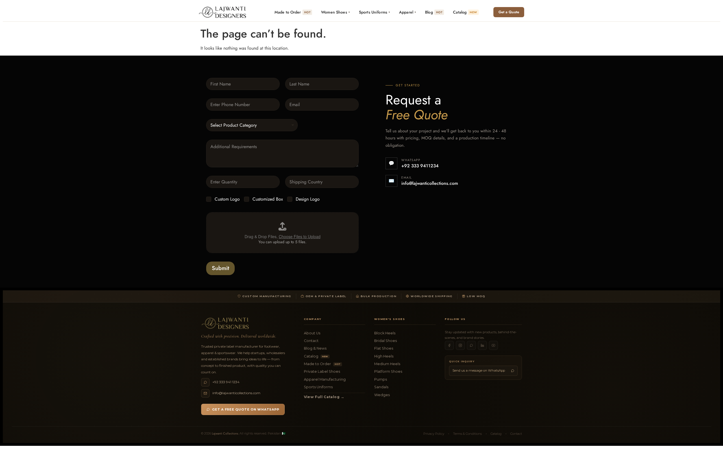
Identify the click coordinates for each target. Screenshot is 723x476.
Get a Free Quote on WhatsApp (245, 409)
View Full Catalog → (324, 397)
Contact (311, 341)
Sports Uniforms (318, 387)
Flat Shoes (383, 348)
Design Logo (308, 199)
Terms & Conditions (467, 434)
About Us (312, 333)
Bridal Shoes (385, 341)
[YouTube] (493, 345)
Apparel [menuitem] (407, 12)
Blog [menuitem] (433, 12)
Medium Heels (387, 364)
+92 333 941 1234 (225, 382)
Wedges (382, 395)
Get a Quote (508, 12)
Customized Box (267, 199)
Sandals (381, 387)
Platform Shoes (388, 371)
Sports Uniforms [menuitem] (374, 12)
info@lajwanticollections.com (429, 183)
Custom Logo (227, 199)
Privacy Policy (433, 434)
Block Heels (384, 333)
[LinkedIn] (482, 345)
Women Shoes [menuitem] (335, 12)
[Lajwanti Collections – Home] (224, 12)
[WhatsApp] (471, 345)
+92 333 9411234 (420, 166)
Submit (220, 268)
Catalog (316, 356)
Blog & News (315, 348)
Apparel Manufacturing (325, 379)
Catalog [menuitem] (465, 12)
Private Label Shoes (322, 371)
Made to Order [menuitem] (292, 12)
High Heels (383, 356)
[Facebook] (449, 345)
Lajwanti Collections (225, 433)
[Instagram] (460, 345)
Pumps (380, 379)
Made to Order (322, 364)
